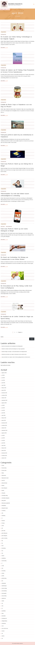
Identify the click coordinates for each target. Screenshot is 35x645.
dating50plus (4, 505)
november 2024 (4, 425)
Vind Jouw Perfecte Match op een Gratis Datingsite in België (14, 230)
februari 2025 (4, 417)
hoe (2, 543)
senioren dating (4, 588)
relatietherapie (4, 585)
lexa (2, 550)
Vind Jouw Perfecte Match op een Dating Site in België (17, 165)
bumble (3, 490)
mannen (3, 555)
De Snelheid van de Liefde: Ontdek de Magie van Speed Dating (17, 317)
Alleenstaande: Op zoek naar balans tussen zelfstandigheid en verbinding (15, 194)
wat (2, 633)
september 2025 (4, 400)
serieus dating (4, 595)
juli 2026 (3, 375)
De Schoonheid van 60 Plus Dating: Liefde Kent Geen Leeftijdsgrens (16, 287)
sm (2, 608)
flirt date (3, 523)
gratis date (3, 226)
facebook (3, 520)
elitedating (3, 515)
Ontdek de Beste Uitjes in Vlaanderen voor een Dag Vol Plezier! (16, 105)
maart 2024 (3, 445)
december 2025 (4, 392)
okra (2, 568)
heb (2, 540)
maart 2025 (3, 415)
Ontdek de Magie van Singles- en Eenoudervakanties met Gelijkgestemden (14, 351)
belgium (3, 485)
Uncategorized (3, 34)
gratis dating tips (4, 533)
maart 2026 (3, 385)
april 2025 (3, 412)
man (2, 553)
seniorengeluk (4, 593)
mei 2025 (3, 410)
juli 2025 (3, 405)
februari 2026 (4, 387)
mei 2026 (3, 380)
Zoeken (2, 336)
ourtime (3, 573)
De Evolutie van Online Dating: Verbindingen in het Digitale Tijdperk (16, 38)
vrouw (3, 625)
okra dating (3, 570)
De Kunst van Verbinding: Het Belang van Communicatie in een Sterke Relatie (14, 258)
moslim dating (4, 560)
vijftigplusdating (4, 620)
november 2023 (4, 455)
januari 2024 (4, 450)
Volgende (20, 332)
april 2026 (3, 382)
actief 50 (3, 480)
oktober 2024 (4, 427)
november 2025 (4, 395)
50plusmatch (4, 475)
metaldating (4, 558)
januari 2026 (4, 390)
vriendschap (4, 623)
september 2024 (4, 430)
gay (2, 528)
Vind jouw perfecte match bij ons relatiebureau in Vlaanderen (17, 136)
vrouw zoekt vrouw (5, 628)
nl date (3, 565)
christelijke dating (5, 495)
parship (3, 575)
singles (3, 600)
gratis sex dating (4, 538)
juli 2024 (3, 435)
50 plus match (4, 470)
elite (2, 513)
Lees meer (3, 47)
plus (2, 580)
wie (2, 638)
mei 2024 (3, 440)
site (2, 603)
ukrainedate (4, 615)
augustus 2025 (4, 402)
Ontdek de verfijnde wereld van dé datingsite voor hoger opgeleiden (13, 348)
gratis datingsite (9, 226)
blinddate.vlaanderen (15, 4)
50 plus (3, 465)
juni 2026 (3, 377)
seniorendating (4, 590)
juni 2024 (3, 437)
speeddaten (4, 610)
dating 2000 (4, 500)
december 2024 (4, 422)
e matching (3, 510)
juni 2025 (3, 407)
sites (2, 605)
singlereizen (4, 598)
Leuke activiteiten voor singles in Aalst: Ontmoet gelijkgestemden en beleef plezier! (16, 357)
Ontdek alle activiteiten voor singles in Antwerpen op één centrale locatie (14, 354)
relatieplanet (4, 583)
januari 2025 (4, 420)
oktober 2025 (4, 397)
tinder (3, 613)
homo (2, 545)
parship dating (4, 578)
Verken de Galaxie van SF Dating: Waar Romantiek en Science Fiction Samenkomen (17, 71)
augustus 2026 (4, 372)
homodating (4, 548)
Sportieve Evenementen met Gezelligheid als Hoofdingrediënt (12, 346)
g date (3, 525)
